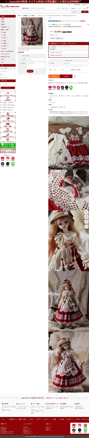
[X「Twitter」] (7, 164)
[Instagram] (7, 158)
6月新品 (2, 24)
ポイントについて (27, 428)
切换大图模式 (69, 60)
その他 (2, 59)
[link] (20, 15)
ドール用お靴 (4, 43)
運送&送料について (27, 431)
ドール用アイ (4, 48)
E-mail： (24, 59)
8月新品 (2, 18)
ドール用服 (3, 40)
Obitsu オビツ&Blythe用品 (7, 51)
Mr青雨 (49, 18)
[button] (54, 70)
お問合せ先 (25, 427)
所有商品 (25, 15)
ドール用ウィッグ (5, 45)
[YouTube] (2, 158)
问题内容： (23, 63)
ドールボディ (4, 35)
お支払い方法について (28, 433)
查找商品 (3, 16)
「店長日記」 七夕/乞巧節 (7, 102)
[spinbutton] (58, 70)
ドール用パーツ (4, 37)
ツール (2, 62)
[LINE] (13, 164)
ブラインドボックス (5, 54)
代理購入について (27, 430)
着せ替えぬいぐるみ (5, 56)
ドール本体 (3, 32)
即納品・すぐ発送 (5, 29)
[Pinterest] (13, 158)
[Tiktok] (2, 164)
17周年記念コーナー (5, 27)
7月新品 (2, 21)
